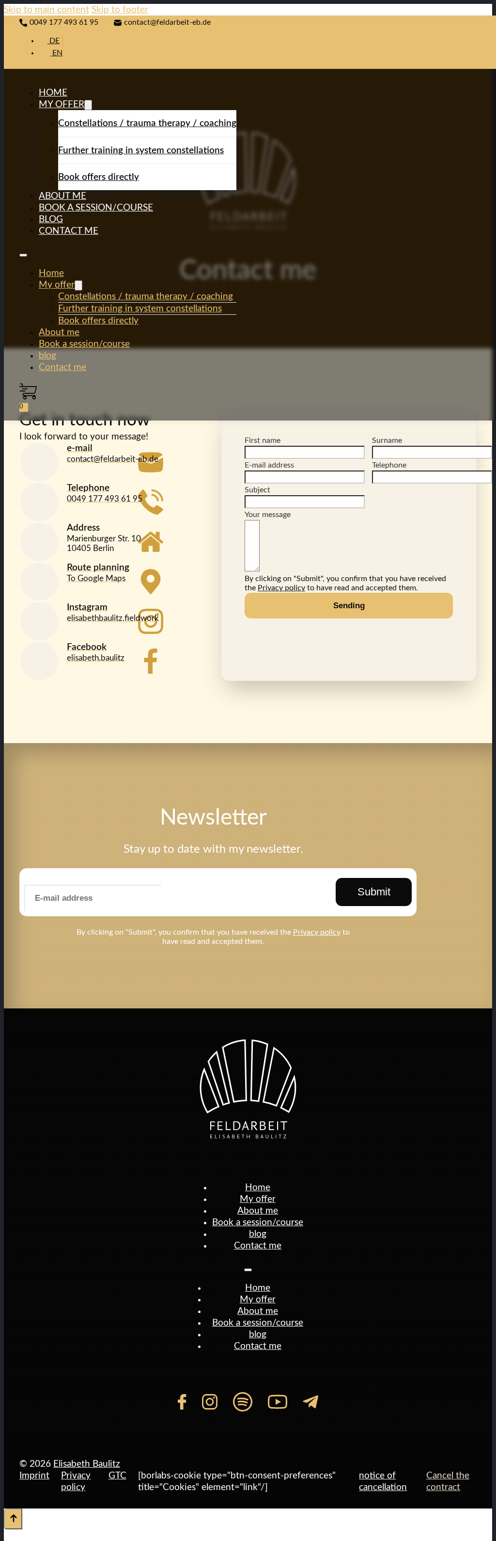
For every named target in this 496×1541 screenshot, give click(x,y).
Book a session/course (96, 207)
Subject (257, 490)
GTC (117, 1475)
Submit (373, 892)
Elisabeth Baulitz (86, 1464)
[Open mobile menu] (23, 255)
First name (262, 440)
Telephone (389, 465)
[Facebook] (182, 1402)
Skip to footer (120, 10)
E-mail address (269, 465)
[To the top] (13, 1519)
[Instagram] (209, 1402)
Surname (387, 440)
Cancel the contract (447, 1481)
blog (51, 219)
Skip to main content (46, 10)
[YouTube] (277, 1401)
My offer (61, 104)
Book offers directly (98, 177)
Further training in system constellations (141, 150)
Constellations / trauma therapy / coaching (147, 123)
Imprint (34, 1475)
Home (53, 92)
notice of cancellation (383, 1481)
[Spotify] (242, 1401)
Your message (268, 515)
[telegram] (310, 1402)
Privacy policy (281, 588)
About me (62, 196)
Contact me (68, 231)
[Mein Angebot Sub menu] (88, 105)
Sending (349, 605)
